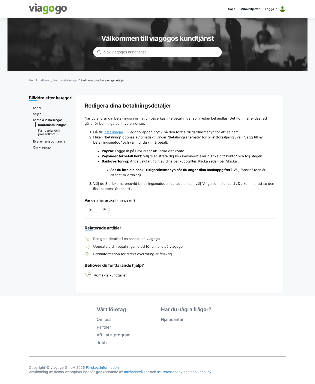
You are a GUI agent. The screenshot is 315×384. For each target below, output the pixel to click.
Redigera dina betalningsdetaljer (103, 80)
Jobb (102, 342)
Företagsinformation (102, 367)
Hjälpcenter (172, 319)
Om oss (104, 319)
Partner (104, 327)
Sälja (231, 9)
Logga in (271, 9)
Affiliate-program (113, 334)
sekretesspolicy (169, 372)
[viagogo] (48, 8)
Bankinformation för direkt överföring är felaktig (132, 254)
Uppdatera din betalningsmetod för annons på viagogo (138, 246)
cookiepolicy (200, 372)
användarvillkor (136, 372)
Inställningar (113, 132)
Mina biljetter (250, 9)
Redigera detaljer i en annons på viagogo (126, 239)
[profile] (282, 8)
